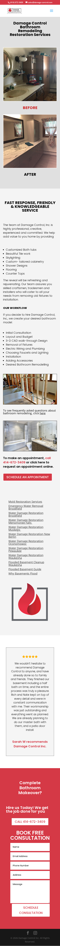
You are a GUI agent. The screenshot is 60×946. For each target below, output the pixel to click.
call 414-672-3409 (30, 822)
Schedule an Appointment (27, 477)
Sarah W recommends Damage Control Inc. (30, 744)
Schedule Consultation (31, 910)
